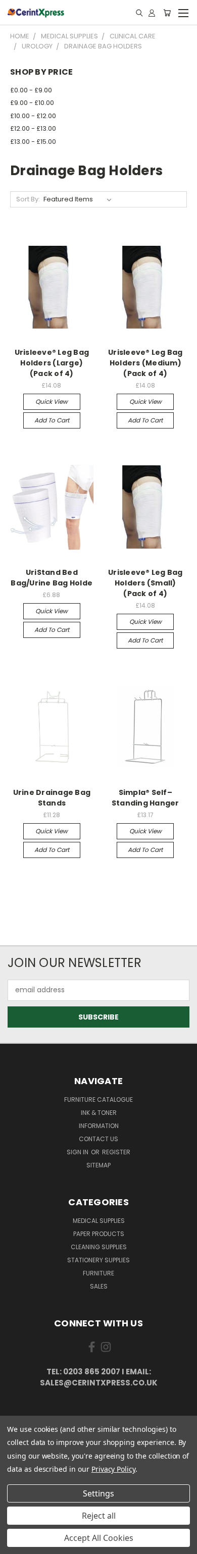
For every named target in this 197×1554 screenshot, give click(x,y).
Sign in (78, 1152)
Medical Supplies (99, 1220)
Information (99, 1125)
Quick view (51, 401)
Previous (15, 1543)
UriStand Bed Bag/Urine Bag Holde (51, 577)
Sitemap (98, 1165)
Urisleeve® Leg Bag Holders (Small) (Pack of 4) (145, 583)
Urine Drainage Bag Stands (52, 797)
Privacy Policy (113, 1469)
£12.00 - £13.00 (33, 128)
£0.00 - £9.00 (31, 90)
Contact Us (98, 1139)
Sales (99, 1286)
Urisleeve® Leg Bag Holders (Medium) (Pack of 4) (145, 363)
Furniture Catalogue (98, 1099)
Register (116, 1152)
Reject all (99, 1515)
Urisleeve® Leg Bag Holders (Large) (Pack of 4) (52, 363)
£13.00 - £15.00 (33, 141)
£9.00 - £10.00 (32, 103)
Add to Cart (51, 420)
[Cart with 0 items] (167, 13)
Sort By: (28, 199)
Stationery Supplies (98, 1260)
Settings (98, 1493)
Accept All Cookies (98, 1537)
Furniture (98, 1273)
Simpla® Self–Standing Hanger (145, 797)
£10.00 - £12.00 (33, 116)
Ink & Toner (99, 1112)
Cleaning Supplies (99, 1247)
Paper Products (98, 1233)
